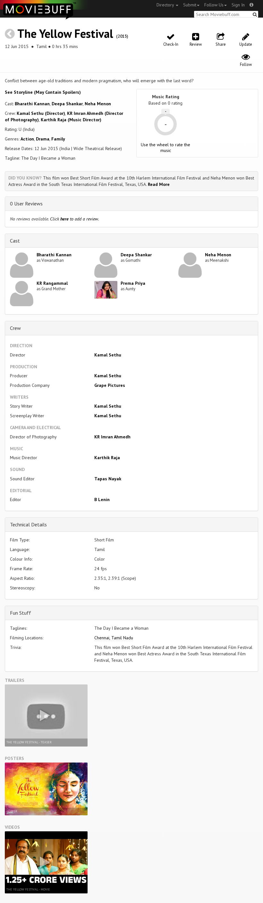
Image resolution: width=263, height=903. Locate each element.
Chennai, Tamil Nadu (113, 638)
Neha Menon (98, 104)
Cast (15, 240)
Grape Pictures (109, 385)
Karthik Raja (107, 457)
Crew (15, 328)
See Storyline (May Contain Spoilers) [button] (43, 92)
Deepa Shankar (67, 104)
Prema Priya (133, 283)
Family (58, 139)
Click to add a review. (74, 219)
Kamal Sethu (107, 355)
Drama (42, 139)
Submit (189, 5)
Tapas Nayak (107, 479)
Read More (159, 184)
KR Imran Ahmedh (112, 437)
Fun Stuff (20, 613)
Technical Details (28, 524)
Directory (166, 5)
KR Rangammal (52, 283)
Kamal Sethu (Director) (41, 113)
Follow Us (214, 5)
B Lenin (102, 499)
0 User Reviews (26, 203)
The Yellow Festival (65, 33)
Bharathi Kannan (32, 104)
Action (27, 139)
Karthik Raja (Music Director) (71, 120)
